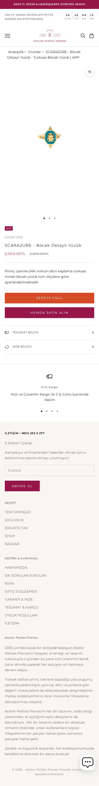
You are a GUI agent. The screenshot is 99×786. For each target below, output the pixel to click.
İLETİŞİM (12, 623)
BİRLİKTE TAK (16, 528)
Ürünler (34, 52)
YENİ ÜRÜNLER (18, 512)
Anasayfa (15, 52)
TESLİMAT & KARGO (21, 607)
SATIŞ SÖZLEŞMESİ (21, 591)
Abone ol (22, 486)
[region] (49, 388)
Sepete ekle (49, 298)
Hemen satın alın (49, 312)
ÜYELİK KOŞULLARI (21, 615)
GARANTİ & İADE (19, 599)
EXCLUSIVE (14, 520)
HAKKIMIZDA (16, 567)
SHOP (10, 536)
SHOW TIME (14, 237)
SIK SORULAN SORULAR (25, 575)
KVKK (9, 583)
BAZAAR (12, 544)
